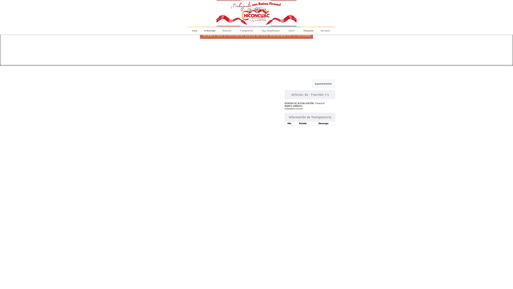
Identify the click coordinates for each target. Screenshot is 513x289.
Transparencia (246, 30)
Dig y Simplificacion (271, 30)
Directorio (226, 30)
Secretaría (325, 30)
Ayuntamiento (323, 83)
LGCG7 (292, 30)
